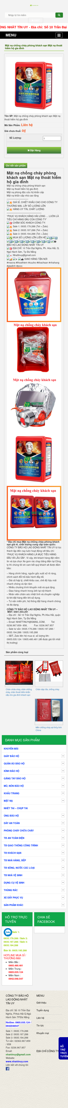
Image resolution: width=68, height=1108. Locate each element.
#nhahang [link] (54, 262)
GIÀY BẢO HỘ (11, 756)
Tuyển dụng (42, 1010)
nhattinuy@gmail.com (18, 1054)
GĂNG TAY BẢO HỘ (15, 778)
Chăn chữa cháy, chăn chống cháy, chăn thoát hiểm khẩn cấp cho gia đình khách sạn (19, 692)
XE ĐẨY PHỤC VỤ (13, 897)
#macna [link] (11, 262)
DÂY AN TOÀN (12, 823)
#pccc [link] (19, 265)
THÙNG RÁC (11, 890)
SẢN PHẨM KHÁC (13, 905)
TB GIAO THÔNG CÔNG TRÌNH (21, 845)
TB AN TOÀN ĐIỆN (14, 838)
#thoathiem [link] (22, 262)
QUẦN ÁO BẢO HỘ (14, 763)
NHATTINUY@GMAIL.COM (30, 621)
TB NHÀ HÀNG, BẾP (15, 860)
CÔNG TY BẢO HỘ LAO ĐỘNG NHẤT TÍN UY (31, 547)
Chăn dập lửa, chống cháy (47, 689)
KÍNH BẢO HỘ (11, 771)
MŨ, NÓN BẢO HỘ (14, 785)
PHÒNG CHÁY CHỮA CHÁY (19, 830)
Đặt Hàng (35, 150)
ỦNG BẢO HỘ (11, 815)
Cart (36, 20)
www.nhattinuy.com (17, 1061)
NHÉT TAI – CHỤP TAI (16, 808)
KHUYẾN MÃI (11, 748)
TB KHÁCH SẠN (12, 852)
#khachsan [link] (42, 262)
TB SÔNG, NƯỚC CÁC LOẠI (19, 867)
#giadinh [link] (11, 265)
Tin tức (40, 1025)
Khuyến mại (42, 1033)
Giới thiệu (41, 1002)
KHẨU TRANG (11, 793)
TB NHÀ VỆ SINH (13, 875)
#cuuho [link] (32, 262)
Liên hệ (40, 1017)
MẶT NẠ (8, 800)
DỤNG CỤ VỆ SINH (14, 882)
